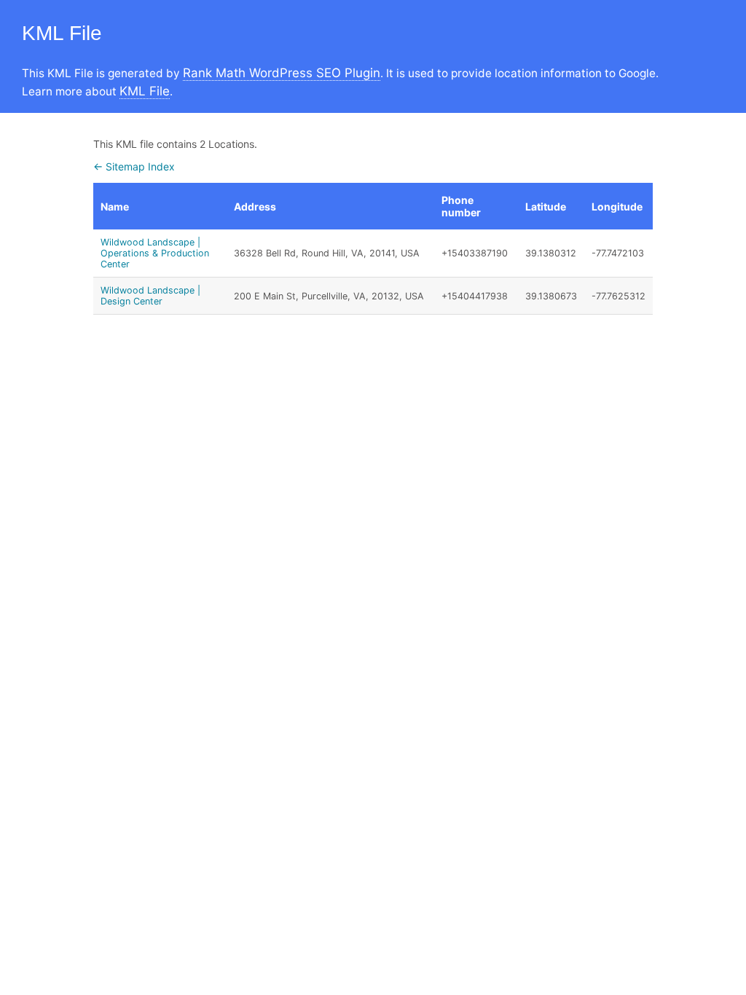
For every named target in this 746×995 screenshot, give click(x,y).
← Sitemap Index (134, 166)
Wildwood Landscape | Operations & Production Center (155, 253)
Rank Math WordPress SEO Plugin (281, 73)
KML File (144, 91)
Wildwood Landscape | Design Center (150, 296)
